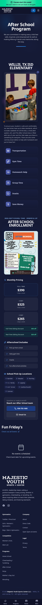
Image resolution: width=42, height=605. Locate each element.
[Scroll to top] (38, 595)
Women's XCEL (7, 541)
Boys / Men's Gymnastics (10, 530)
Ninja (4, 571)
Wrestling (5, 579)
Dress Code (26, 523)
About (25, 519)
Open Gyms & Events (30, 532)
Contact (25, 528)
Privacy (25, 543)
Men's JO (5, 545)
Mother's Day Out (8, 575)
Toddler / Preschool (9, 519)
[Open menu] (38, 10)
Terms (25, 547)
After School (6, 567)
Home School (6, 556)
